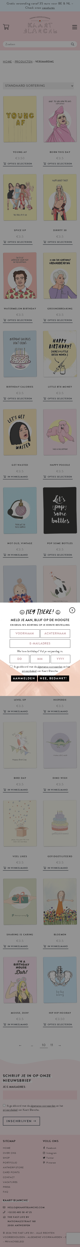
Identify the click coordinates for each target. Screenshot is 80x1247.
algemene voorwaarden (50, 667)
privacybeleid (29, 671)
